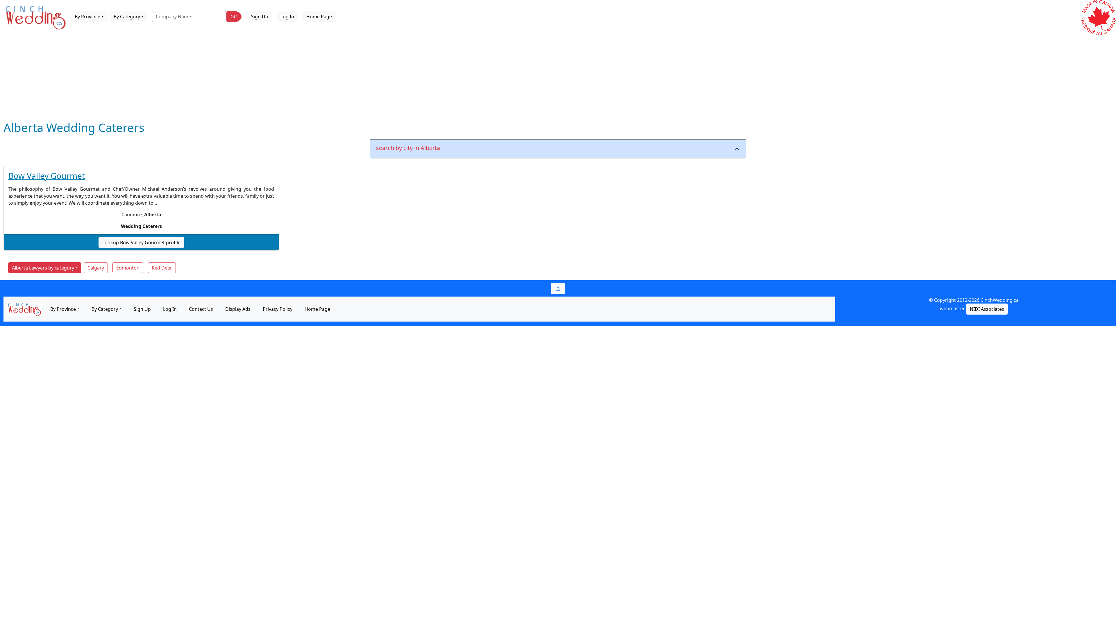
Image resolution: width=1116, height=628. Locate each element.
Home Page (319, 16)
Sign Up (259, 16)
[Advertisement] (558, 77)
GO (234, 16)
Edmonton (128, 268)
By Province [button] (87, 16)
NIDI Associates (987, 309)
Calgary (95, 268)
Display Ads (238, 309)
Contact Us (201, 309)
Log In (287, 16)
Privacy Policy (277, 309)
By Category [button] (127, 16)
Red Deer (162, 268)
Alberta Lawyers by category (43, 268)
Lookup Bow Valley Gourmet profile (141, 242)
